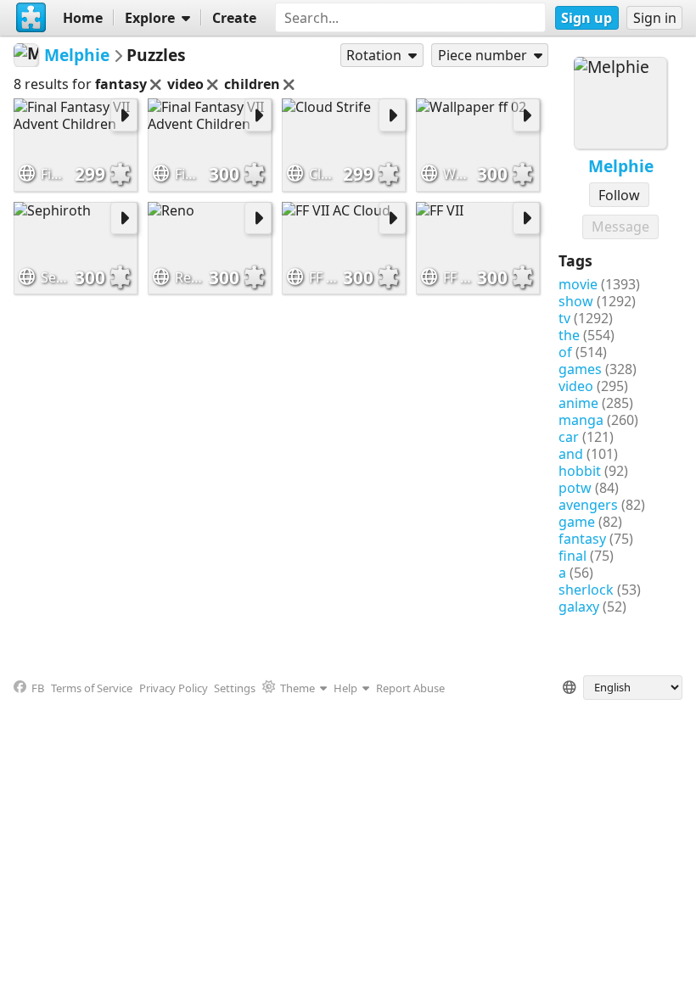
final (572, 555)
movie (578, 284)
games (580, 369)
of (565, 352)
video (575, 386)
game (576, 521)
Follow (619, 195)
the (569, 335)
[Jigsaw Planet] (31, 18)
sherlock (586, 589)
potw (575, 487)
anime (578, 403)
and (570, 454)
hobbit (579, 470)
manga (580, 420)
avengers (588, 504)
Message (620, 226)
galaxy (578, 606)
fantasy (582, 538)
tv (564, 318)
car (568, 437)
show (575, 301)
